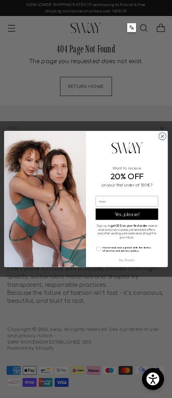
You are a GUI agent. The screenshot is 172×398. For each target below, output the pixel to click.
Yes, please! (127, 214)
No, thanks (127, 260)
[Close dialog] (162, 136)
